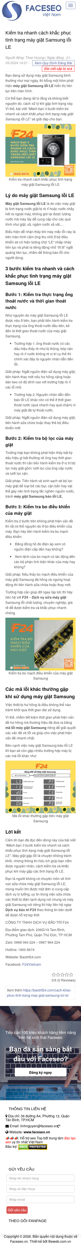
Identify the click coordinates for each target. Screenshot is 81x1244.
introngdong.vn (16, 1154)
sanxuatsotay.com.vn (21, 1160)
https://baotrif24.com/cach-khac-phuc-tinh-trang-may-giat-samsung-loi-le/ (39, 993)
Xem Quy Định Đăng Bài (53, 62)
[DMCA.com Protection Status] (32, 1146)
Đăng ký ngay (40, 1072)
